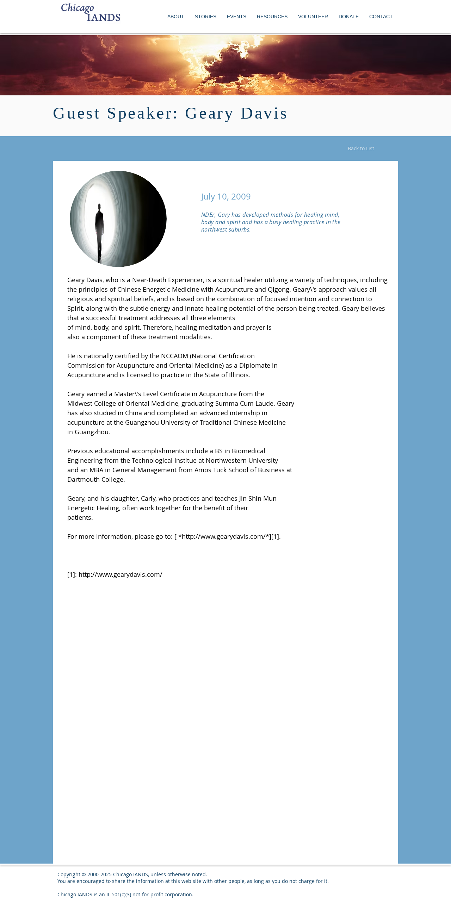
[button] (237, 17)
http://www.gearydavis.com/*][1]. (231, 536)
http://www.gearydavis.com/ (120, 574)
